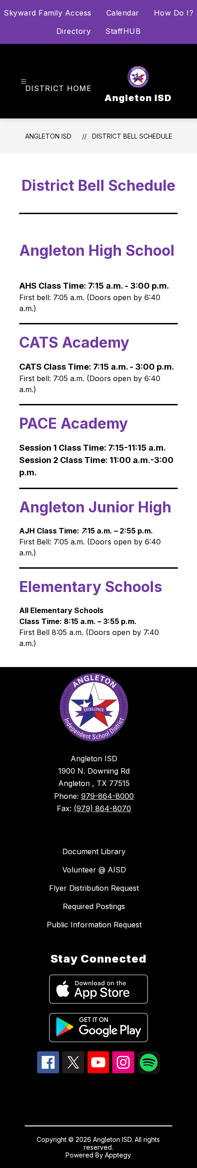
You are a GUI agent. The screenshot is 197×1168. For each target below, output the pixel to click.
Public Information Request (94, 924)
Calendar (122, 12)
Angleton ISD (48, 136)
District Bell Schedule (132, 136)
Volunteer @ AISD (94, 869)
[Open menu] (23, 81)
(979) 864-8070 (102, 808)
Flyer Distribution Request (94, 888)
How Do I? (174, 12)
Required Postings (94, 906)
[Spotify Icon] (148, 1071)
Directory (73, 31)
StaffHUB (123, 31)
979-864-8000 (107, 796)
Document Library (94, 851)
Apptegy (118, 1155)
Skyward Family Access (48, 12)
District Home (58, 88)
